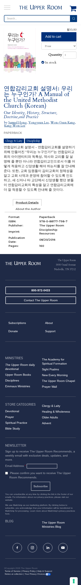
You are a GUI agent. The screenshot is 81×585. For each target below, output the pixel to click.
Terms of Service (13, 571)
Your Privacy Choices (35, 574)
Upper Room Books (18, 374)
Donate (13, 331)
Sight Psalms (50, 369)
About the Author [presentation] (28, 209)
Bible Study (12, 428)
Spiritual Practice (16, 422)
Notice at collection (14, 574)
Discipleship (33, 141)
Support (50, 331)
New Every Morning (55, 375)
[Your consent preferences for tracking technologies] (74, 581)
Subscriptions (17, 323)
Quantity (55, 54)
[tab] (27, 202)
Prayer (9, 417)
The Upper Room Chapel (58, 381)
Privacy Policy (29, 571)
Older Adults (50, 417)
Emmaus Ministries (17, 386)
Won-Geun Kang (62, 122)
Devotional (12, 411)
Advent (46, 423)
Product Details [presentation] (27, 202)
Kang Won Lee (14, 126)
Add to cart (53, 36)
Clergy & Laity (13, 141)
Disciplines (12, 380)
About (49, 323)
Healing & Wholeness (56, 411)
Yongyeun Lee (38, 122)
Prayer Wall (49, 386)
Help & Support (44, 571)
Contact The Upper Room (41, 300)
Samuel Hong (17, 122)
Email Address (15, 465)
